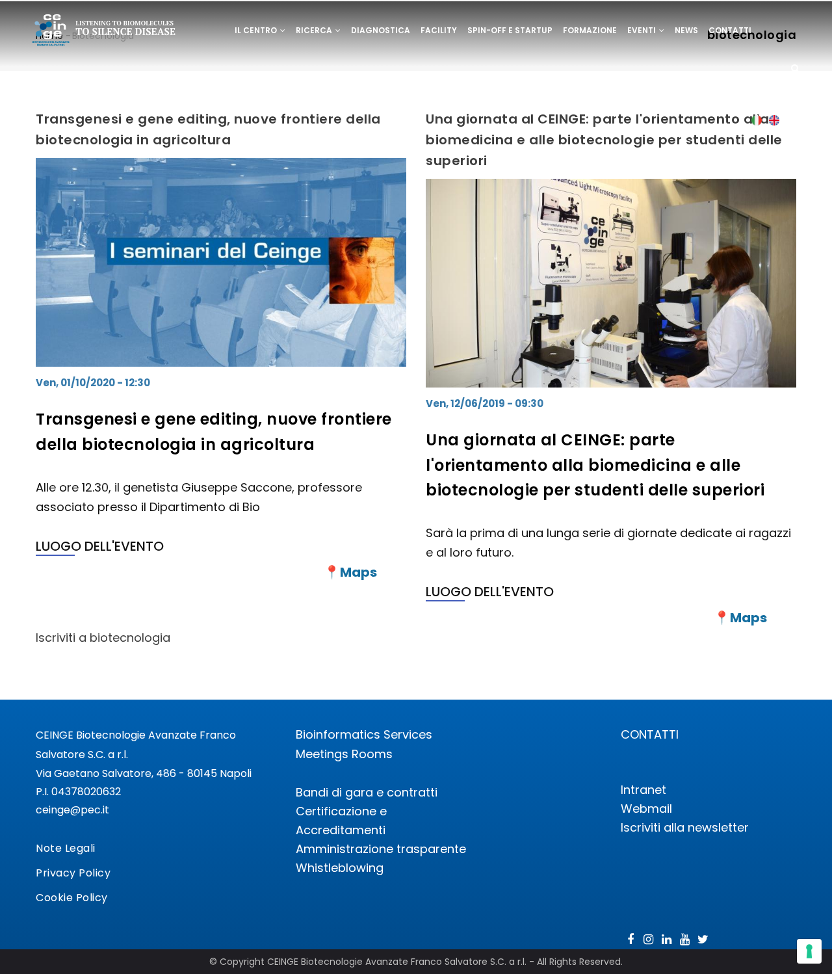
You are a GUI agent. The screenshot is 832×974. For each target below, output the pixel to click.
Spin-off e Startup (509, 30)
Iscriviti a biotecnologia (103, 637)
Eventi (642, 30)
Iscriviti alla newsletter (685, 827)
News (686, 30)
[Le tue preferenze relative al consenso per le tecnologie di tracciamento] (809, 951)
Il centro (257, 30)
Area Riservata (270, 75)
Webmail (646, 808)
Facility (439, 30)
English (774, 119)
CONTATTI (650, 734)
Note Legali (66, 848)
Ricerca (315, 30)
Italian (756, 119)
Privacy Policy (73, 872)
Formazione (590, 30)
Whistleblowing (340, 868)
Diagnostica (380, 30)
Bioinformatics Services (364, 734)
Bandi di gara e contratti (366, 792)
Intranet (643, 790)
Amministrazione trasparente (381, 849)
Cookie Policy (72, 897)
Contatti (729, 30)
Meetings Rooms (344, 754)
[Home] (104, 32)
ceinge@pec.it (72, 809)
